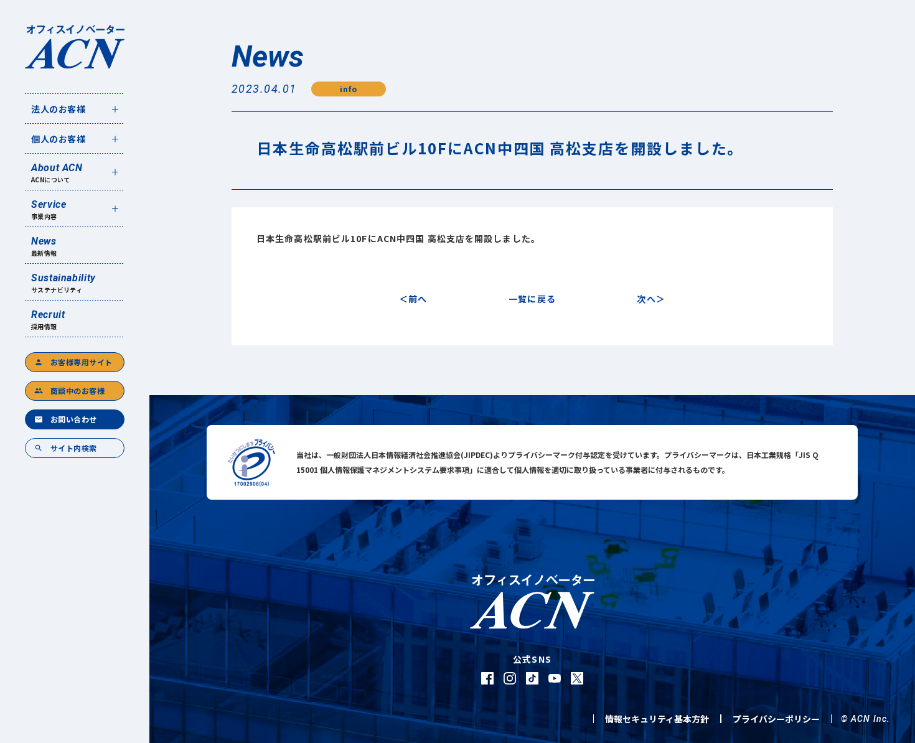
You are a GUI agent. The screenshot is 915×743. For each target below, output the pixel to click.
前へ (417, 298)
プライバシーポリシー (776, 718)
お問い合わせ (65, 419)
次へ (646, 298)
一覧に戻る (532, 298)
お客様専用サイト (73, 362)
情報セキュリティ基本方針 (657, 718)
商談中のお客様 (69, 390)
